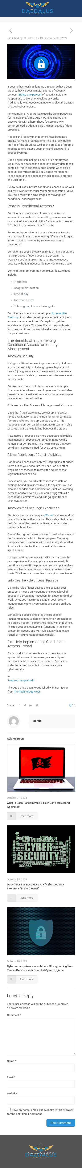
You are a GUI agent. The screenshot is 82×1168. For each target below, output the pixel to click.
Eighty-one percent (30, 94)
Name (11, 1061)
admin (31, 38)
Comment (14, 1015)
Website (12, 1093)
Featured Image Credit (21, 680)
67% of (48, 515)
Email (11, 1077)
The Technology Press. (27, 691)
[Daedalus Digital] (37, 13)
